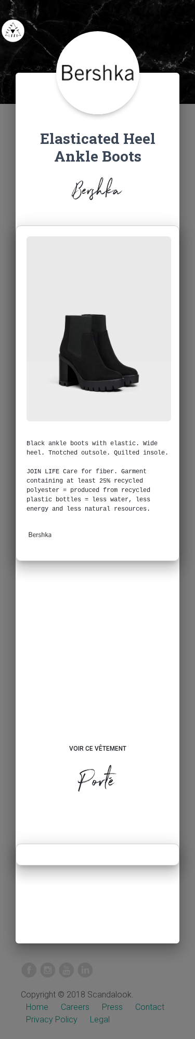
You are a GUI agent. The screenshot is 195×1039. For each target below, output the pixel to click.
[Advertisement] (97, 662)
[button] (40, 535)
